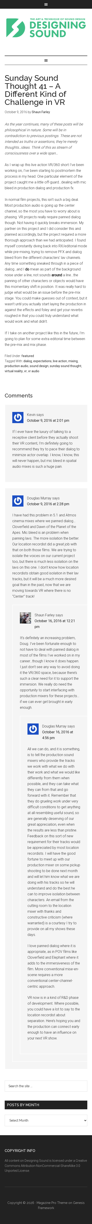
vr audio (33, 371)
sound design (39, 366)
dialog (27, 361)
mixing (73, 361)
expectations (42, 361)
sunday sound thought (65, 366)
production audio (16, 366)
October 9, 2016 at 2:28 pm (48, 504)
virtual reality (14, 371)
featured (27, 356)
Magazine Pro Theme (52, 1203)
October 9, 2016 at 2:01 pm (48, 420)
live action (60, 361)
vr (25, 371)
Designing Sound (46, 28)
